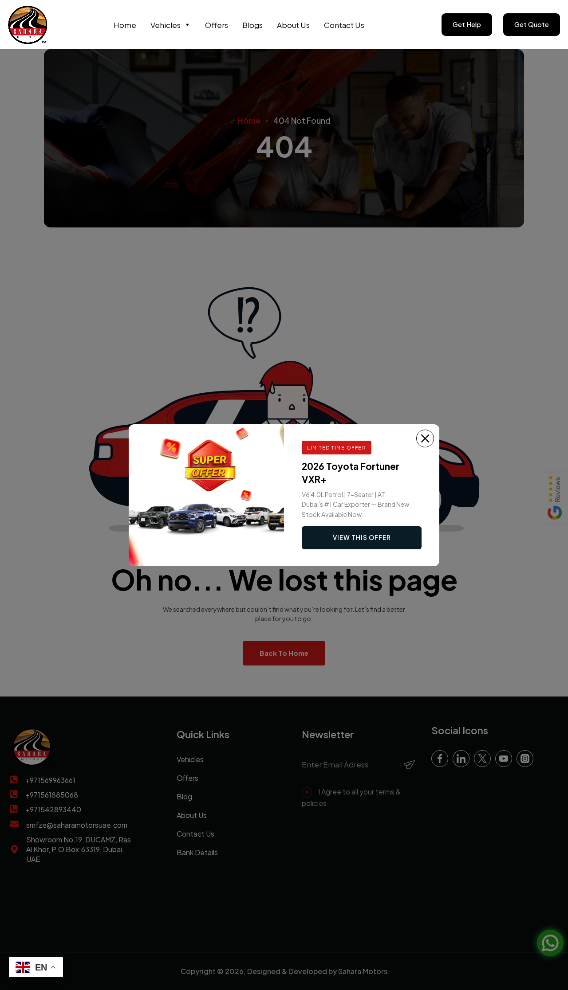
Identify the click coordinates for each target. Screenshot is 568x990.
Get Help (467, 24)
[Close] (425, 438)
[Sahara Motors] (27, 24)
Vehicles (165, 25)
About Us (293, 25)
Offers (216, 25)
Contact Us (344, 25)
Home (125, 25)
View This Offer (362, 537)
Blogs (252, 25)
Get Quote (531, 24)
